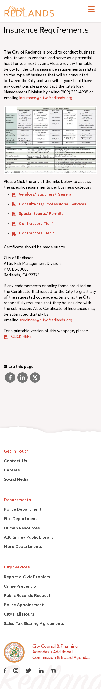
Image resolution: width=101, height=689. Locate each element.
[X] (35, 379)
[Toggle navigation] (91, 9)
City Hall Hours (19, 614)
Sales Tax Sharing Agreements (34, 624)
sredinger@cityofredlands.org (45, 320)
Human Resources (22, 528)
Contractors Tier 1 (36, 224)
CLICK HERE (21, 337)
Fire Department (20, 519)
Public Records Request (27, 596)
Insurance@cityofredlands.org (45, 98)
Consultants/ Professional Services (52, 204)
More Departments (23, 547)
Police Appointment (24, 605)
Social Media (16, 480)
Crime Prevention (21, 586)
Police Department (23, 510)
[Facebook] (10, 379)
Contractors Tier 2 (36, 233)
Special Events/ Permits (41, 214)
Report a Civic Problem (27, 577)
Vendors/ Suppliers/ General (46, 194)
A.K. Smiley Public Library (29, 538)
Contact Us (15, 461)
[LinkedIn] (22, 379)
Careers (12, 470)
